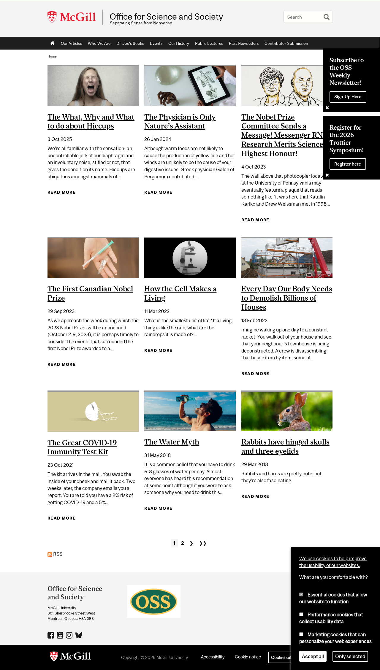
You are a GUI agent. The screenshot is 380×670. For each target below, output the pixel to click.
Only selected (350, 656)
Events (156, 43)
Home (53, 43)
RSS (57, 554)
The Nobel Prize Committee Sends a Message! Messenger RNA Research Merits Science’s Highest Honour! (284, 135)
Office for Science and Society (166, 16)
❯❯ (203, 543)
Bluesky (79, 634)
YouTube (61, 635)
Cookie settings (286, 657)
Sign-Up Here (347, 96)
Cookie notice (248, 656)
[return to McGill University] (70, 657)
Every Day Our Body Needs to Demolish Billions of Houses (286, 298)
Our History (178, 43)
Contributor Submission (286, 43)
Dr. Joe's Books (130, 43)
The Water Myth (171, 442)
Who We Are (99, 43)
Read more (62, 192)
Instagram (70, 635)
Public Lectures (209, 43)
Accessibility (212, 656)
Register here (347, 163)
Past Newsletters (244, 43)
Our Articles (71, 43)
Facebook (52, 635)
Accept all (313, 656)
